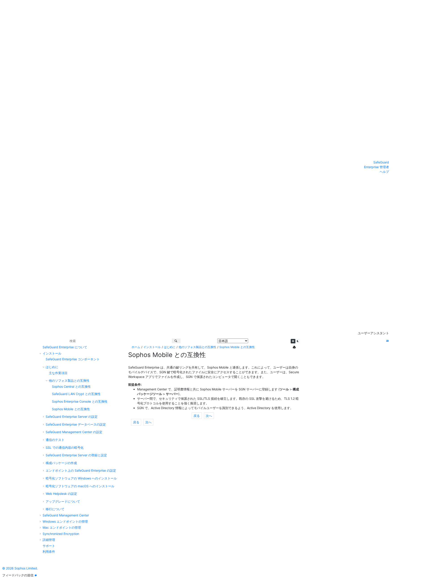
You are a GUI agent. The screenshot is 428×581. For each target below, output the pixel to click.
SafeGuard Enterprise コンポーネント (73, 359)
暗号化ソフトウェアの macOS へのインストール (80, 486)
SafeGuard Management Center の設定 (74, 432)
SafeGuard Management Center (66, 515)
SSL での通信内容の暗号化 (65, 447)
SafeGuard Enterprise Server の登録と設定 (76, 455)
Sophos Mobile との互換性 (71, 409)
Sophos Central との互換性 (71, 386)
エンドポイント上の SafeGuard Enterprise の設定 (81, 470)
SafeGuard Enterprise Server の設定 (72, 416)
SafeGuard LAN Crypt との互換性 (76, 394)
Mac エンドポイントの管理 (62, 527)
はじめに (52, 367)
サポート (49, 546)
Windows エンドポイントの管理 (65, 521)
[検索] (176, 340)
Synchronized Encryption (61, 534)
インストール (52, 353)
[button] (41, 347)
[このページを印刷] (295, 347)
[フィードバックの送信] (35, 575)
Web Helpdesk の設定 (61, 493)
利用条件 (49, 551)
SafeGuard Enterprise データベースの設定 (76, 424)
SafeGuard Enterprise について (65, 347)
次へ (209, 416)
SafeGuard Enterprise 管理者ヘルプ (376, 166)
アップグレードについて (63, 501)
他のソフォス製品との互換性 (69, 380)
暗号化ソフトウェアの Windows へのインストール (81, 478)
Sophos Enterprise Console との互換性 (79, 401)
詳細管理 (49, 540)
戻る (196, 416)
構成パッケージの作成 (61, 463)
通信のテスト (55, 440)
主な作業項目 (58, 373)
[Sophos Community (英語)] (387, 340)
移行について (55, 509)
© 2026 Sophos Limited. (20, 568)
